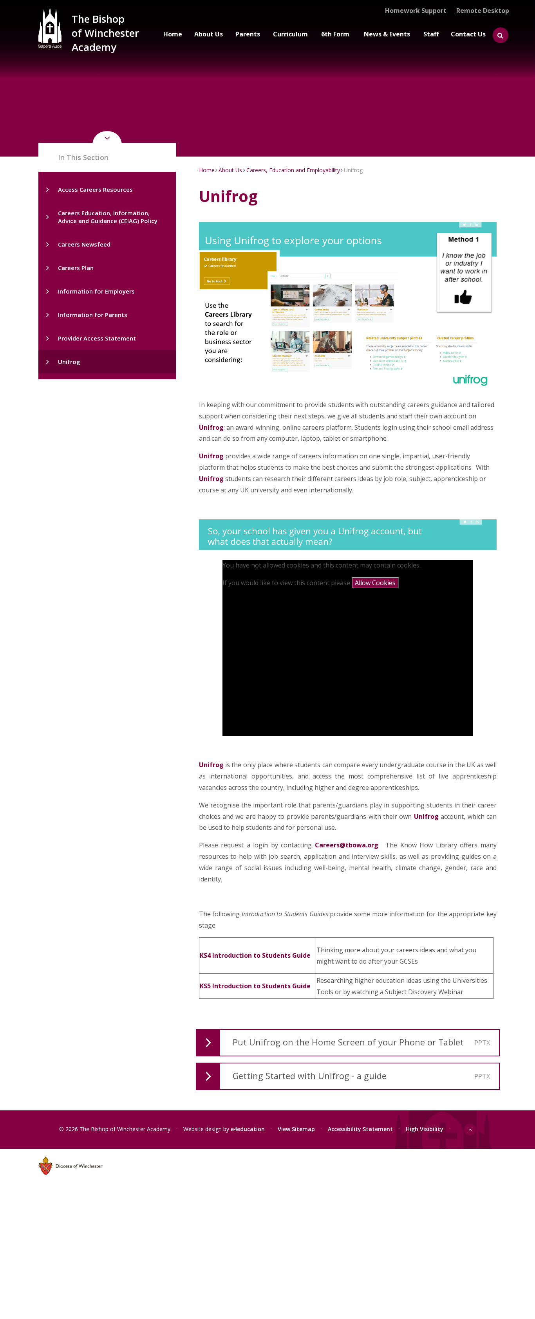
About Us (230, 170)
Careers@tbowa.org (346, 845)
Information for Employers (96, 291)
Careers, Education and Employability (293, 170)
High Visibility (424, 1128)
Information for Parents (92, 315)
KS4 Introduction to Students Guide (255, 955)
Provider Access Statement (97, 338)
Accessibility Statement (360, 1128)
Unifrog (69, 362)
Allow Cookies (375, 582)
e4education (248, 1128)
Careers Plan (76, 268)
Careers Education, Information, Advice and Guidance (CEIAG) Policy (107, 217)
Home (207, 170)
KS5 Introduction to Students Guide (255, 986)
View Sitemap (296, 1128)
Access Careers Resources (95, 189)
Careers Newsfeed (84, 244)
